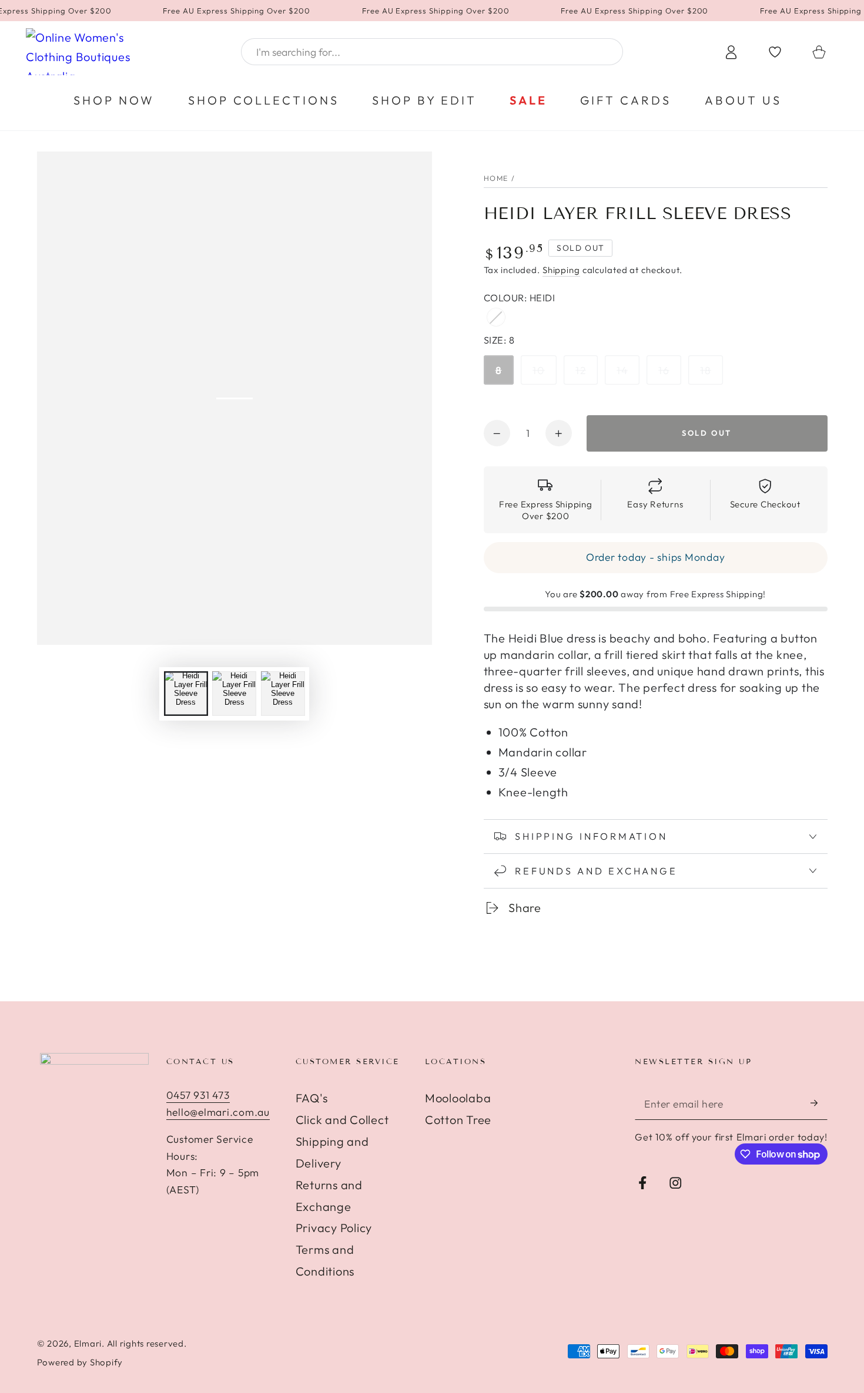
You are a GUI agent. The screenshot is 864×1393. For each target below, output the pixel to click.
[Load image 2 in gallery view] (234, 693)
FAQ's (312, 1098)
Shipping (561, 269)
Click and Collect (342, 1119)
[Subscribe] (819, 1103)
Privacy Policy (334, 1227)
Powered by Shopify (80, 1362)
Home (496, 178)
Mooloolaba (458, 1098)
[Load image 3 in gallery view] (283, 693)
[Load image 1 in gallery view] (186, 693)
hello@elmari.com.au (218, 1112)
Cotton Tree (458, 1119)
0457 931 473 (198, 1095)
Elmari (88, 1343)
